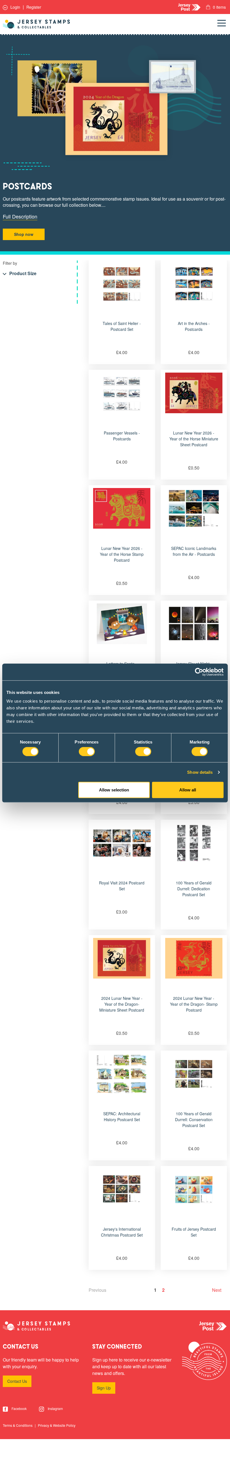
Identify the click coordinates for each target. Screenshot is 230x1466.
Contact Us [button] (17, 1381)
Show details (200, 772)
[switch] (87, 751)
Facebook (19, 1408)
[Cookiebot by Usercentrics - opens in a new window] (199, 672)
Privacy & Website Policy (56, 1425)
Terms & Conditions (18, 1425)
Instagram (55, 1408)
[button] (19, 274)
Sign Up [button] (104, 1388)
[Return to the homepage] (36, 24)
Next (216, 1290)
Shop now (23, 234)
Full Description (20, 216)
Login (14, 7)
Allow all (187, 789)
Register (33, 7)
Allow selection (114, 789)
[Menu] (221, 24)
